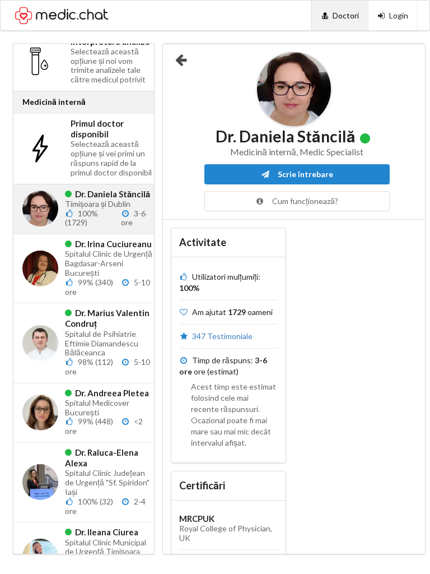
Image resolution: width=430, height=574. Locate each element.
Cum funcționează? (304, 201)
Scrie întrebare (304, 174)
